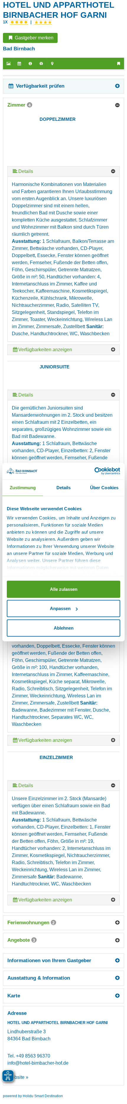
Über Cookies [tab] (104, 487)
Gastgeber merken (33, 37)
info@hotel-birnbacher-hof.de (38, 1063)
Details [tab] (63, 487)
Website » (17, 1077)
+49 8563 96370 (33, 1055)
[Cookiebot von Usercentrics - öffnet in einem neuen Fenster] (94, 471)
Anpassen (60, 608)
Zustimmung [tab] (23, 487)
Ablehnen (64, 627)
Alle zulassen (63, 588)
